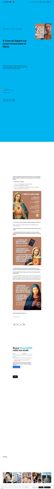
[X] (41, 2)
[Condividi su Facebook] (4, 100)
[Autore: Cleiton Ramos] (23, 481)
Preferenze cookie (34, 487)
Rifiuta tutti (41, 487)
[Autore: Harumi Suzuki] (13, 481)
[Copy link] (13, 100)
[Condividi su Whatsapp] (7, 100)
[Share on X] (10, 100)
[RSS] (44, 2)
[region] (27, 487)
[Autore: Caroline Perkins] (3, 90)
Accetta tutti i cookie (47, 487)
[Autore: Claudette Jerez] (43, 481)
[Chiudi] (53, 487)
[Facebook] (40, 2)
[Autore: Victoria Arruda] (4, 481)
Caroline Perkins (7, 89)
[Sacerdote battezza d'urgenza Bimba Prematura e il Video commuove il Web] (7, 477)
